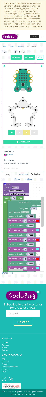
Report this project (11, 168)
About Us (5, 361)
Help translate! (24, 174)
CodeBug (20, 47)
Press (4, 372)
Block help (8, 273)
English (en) (36, 174)
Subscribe (23, 322)
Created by (9, 151)
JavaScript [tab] (29, 179)
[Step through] (26, 132)
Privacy (5, 364)
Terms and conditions (10, 367)
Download (24, 142)
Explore (11, 47)
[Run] (11, 132)
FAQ (3, 359)
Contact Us (6, 369)
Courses (5, 342)
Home (4, 47)
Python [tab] (17, 179)
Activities (5, 345)
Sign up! (5, 350)
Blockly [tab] (7, 175)
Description (9, 160)
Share (30, 57)
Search (4, 347)
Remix (17, 57)
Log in (34, 37)
